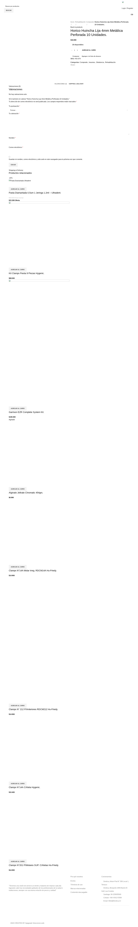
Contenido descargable (79, 892)
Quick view (16, 184)
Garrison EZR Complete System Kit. (26, 412)
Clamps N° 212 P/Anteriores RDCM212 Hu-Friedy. (33, 709)
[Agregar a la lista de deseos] (22, 184)
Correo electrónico (16, 147)
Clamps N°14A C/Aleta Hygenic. (24, 787)
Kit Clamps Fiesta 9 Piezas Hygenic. (26, 273)
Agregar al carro (89, 50)
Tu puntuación (14, 106)
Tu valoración (14, 113)
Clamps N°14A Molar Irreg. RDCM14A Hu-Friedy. (33, 570)
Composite (90, 22)
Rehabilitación (80, 22)
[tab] (60, 84)
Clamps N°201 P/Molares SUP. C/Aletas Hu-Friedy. (34, 865)
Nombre (12, 138)
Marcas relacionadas (78, 888)
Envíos (73, 881)
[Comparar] (11, 184)
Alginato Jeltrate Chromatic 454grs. (26, 492)
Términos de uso (77, 885)
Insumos (92, 62)
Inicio (72, 22)
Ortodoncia (100, 62)
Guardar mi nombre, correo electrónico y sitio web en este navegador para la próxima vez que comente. (46, 159)
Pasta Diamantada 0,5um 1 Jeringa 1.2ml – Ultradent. (35, 192)
